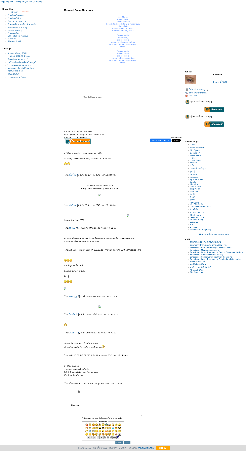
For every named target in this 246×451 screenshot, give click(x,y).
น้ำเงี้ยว (72, 175)
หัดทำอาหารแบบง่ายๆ (17, 28)
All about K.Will (196, 270)
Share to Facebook (160, 140)
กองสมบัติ (12, 38)
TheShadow (195, 215)
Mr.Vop (72, 228)
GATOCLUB (195, 186)
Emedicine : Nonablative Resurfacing (206, 254)
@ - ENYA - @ (196, 204)
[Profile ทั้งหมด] (220, 82)
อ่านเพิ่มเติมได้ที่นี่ (146, 448)
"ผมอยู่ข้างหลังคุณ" (198, 168)
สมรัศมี (73, 314)
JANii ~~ (73, 333)
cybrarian (194, 222)
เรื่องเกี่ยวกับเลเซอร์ (16, 15)
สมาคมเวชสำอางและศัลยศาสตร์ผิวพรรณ (208, 245)
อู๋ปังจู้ (192, 171)
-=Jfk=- (193, 158)
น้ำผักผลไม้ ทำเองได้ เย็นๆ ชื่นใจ (22, 24)
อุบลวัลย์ (193, 174)
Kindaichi (194, 184)
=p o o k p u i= (196, 179)
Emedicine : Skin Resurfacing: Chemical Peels (210, 248)
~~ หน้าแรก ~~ (14, 12)
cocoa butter (195, 160)
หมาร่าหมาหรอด (197, 147)
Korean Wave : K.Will (17, 53)
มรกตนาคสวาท (197, 212)
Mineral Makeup (15, 30)
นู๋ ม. (192, 224)
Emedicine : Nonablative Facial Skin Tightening (211, 257)
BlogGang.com (196, 272)
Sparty (193, 182)
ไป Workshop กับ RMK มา (19, 65)
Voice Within (195, 156)
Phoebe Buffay (196, 219)
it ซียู (192, 165)
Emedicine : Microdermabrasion (204, 250)
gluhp (192, 199)
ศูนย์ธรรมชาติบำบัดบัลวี (200, 267)
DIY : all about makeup (18, 36)
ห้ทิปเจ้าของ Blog (197, 89)
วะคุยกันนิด (13, 74)
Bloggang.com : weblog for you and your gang (21, 1)
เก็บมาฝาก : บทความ (17, 21)
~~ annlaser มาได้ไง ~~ (18, 77)
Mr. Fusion (195, 150)
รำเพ (192, 144)
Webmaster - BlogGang (200, 229)
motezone (194, 202)
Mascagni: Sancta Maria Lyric (21, 68)
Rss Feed (193, 95)
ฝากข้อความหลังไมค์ (198, 93)
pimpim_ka (195, 189)
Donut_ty (73, 296)
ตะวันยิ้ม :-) (195, 153)
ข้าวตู (192, 197)
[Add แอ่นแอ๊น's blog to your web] (214, 234)
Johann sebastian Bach (200, 206)
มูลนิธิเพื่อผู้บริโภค (198, 264)
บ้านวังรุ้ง (194, 209)
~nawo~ (193, 162)
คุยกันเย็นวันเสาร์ (15, 71)
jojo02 (192, 194)
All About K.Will (14, 41)
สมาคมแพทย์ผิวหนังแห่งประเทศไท (205, 242)
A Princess (194, 227)
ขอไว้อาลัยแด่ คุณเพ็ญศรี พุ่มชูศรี (22, 62)
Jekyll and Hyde (197, 217)
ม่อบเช (194, 191)
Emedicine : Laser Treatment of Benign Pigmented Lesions (216, 252)
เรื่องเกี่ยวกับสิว (14, 18)
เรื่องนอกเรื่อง (13, 33)
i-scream (194, 177)
